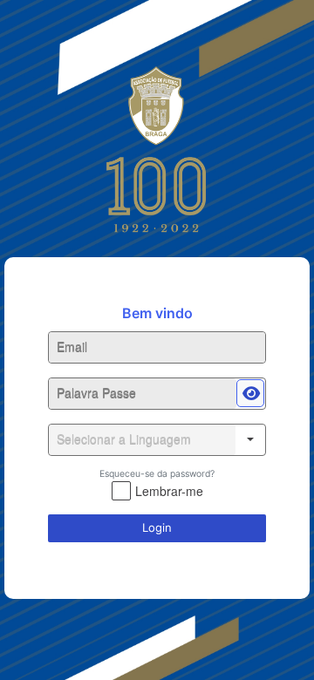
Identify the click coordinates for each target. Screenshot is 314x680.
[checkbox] (157, 490)
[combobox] (142, 440)
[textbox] (157, 347)
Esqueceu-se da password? (157, 473)
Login (157, 527)
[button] (250, 393)
